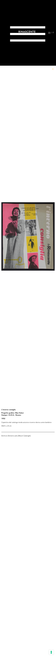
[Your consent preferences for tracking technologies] (51, 652)
